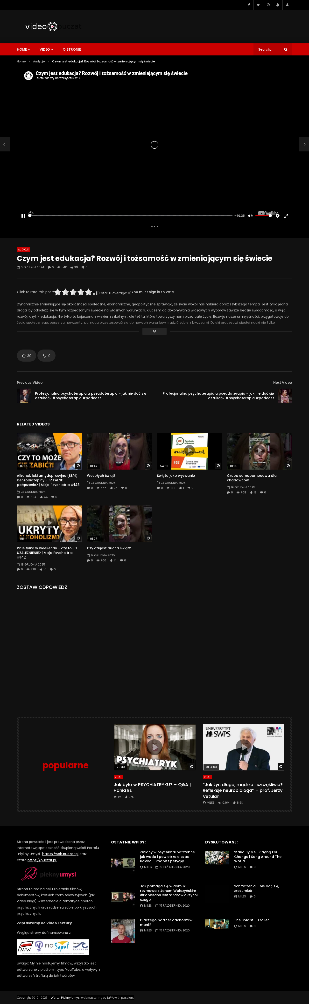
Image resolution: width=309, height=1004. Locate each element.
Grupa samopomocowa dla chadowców (252, 478)
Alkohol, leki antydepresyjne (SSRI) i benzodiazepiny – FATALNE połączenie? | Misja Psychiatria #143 (48, 480)
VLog (118, 777)
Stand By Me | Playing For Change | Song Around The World (257, 857)
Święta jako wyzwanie (176, 475)
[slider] (130, 215)
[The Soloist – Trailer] (217, 931)
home (22, 49)
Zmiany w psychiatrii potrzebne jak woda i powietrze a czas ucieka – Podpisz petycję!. (167, 857)
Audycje (39, 61)
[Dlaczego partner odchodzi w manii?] (123, 931)
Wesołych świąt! (101, 475)
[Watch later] (268, 5)
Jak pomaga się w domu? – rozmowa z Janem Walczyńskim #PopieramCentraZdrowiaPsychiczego (168, 893)
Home (21, 61)
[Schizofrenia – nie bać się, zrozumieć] (217, 897)
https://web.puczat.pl (60, 853)
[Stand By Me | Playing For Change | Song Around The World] (217, 863)
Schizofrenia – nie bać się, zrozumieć (256, 888)
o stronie (72, 49)
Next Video (282, 382)
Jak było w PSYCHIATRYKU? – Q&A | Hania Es (152, 787)
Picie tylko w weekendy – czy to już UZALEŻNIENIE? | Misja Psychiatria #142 (47, 553)
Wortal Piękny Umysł (65, 997)
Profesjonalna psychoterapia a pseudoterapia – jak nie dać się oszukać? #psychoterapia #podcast (90, 395)
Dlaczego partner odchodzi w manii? (166, 922)
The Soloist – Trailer (251, 920)
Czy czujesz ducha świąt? (109, 548)
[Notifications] (277, 5)
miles (211, 803)
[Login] (287, 5)
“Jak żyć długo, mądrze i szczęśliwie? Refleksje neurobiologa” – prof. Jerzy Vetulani (243, 790)
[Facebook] (248, 5)
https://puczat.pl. (42, 860)
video (45, 49)
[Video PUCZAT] (53, 26)
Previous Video (30, 382)
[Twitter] (258, 5)
